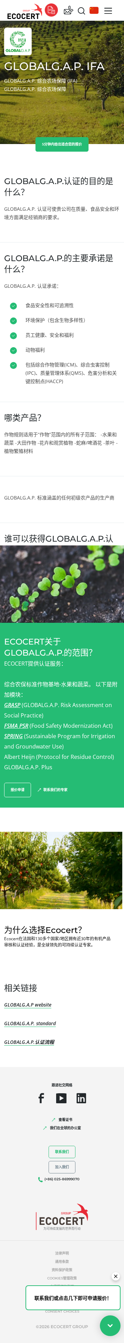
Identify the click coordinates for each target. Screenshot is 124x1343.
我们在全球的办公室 (65, 1128)
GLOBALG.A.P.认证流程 (29, 1042)
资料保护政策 (62, 1270)
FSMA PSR (16, 726)
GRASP (12, 705)
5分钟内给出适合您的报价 (62, 144)
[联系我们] (68, 10)
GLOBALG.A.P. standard (30, 1023)
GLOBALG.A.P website (27, 1004)
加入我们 (62, 1167)
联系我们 (62, 1152)
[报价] (51, 10)
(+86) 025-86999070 (62, 1179)
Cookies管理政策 (62, 1278)
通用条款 (62, 1261)
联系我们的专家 (55, 790)
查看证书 (65, 1119)
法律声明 (62, 1253)
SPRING (13, 736)
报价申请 (17, 790)
